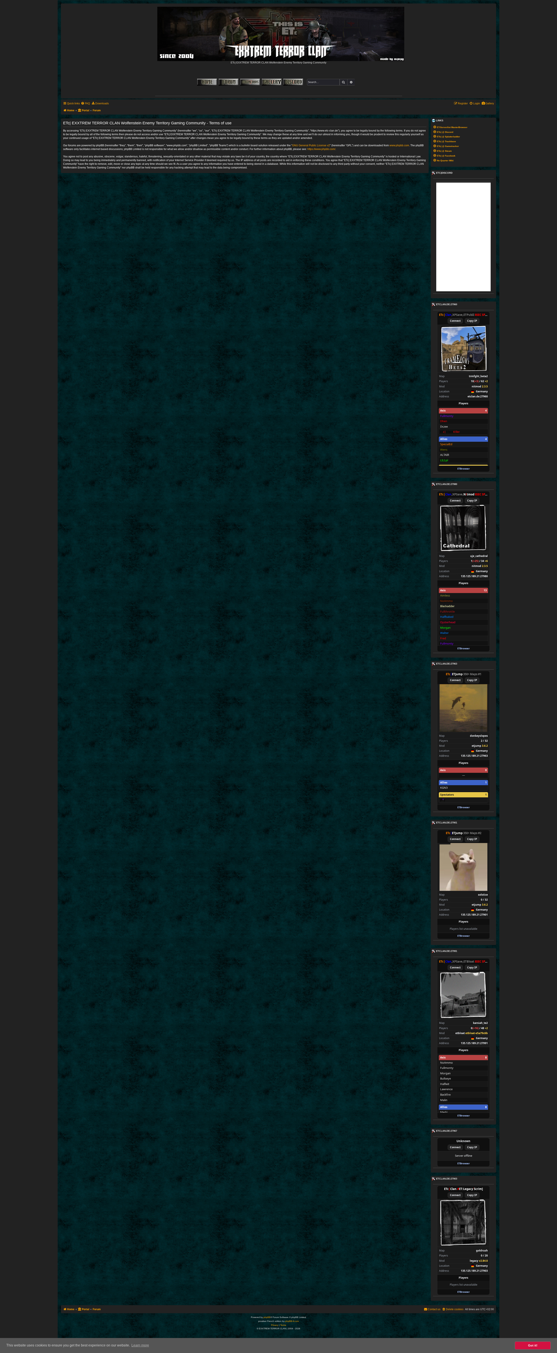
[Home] (281, 33)
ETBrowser (463, 468)
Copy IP (472, 321)
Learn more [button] (140, 1345)
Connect (455, 321)
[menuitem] (488, 104)
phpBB (266, 1317)
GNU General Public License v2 (311, 145)
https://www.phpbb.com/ (321, 149)
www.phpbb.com (399, 145)
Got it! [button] (532, 1345)
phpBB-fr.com (292, 1321)
